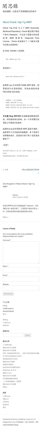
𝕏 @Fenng (6, 322)
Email (5, 275)
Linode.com (29, 419)
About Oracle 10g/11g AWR (17, 22)
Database (29, 151)
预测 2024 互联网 (9, 361)
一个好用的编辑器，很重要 (12, 381)
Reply (5, 217)
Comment (7, 240)
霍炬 (4, 407)
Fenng (4, 153)
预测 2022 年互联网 (9, 384)
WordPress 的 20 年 (9, 370)
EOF (6, 145)
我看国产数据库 (8, 364)
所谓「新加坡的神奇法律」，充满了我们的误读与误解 (21, 353)
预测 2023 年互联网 (9, 376)
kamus (15, 195)
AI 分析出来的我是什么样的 (12, 356)
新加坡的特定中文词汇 (10, 359)
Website (6, 284)
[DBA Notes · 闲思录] (10, 6)
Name (5, 266)
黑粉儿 (5, 387)
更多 (4, 314)
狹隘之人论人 (7, 373)
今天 (5, 169)
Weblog (5, 319)
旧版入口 (6, 399)
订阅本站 (6, 402)
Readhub (6, 325)
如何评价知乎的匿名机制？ (12, 367)
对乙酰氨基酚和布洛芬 (10, 378)
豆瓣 (26, 422)
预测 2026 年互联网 (9, 347)
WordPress (14, 419)
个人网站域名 (7, 345)
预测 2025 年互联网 (9, 350)
